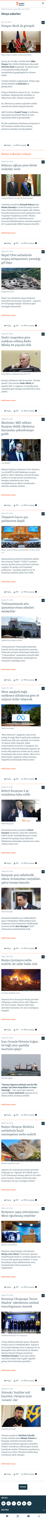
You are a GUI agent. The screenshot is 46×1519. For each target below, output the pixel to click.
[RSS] (24, 1503)
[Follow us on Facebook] (3, 1503)
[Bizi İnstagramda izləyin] (17, 1516)
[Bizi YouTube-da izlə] (28, 1516)
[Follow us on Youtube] (19, 1503)
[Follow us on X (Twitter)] (14, 1503)
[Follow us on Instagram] (8, 1503)
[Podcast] (29, 1503)
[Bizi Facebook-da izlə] (7, 1516)
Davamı (23, 1487)
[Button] (7, 145)
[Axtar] (39, 1516)
